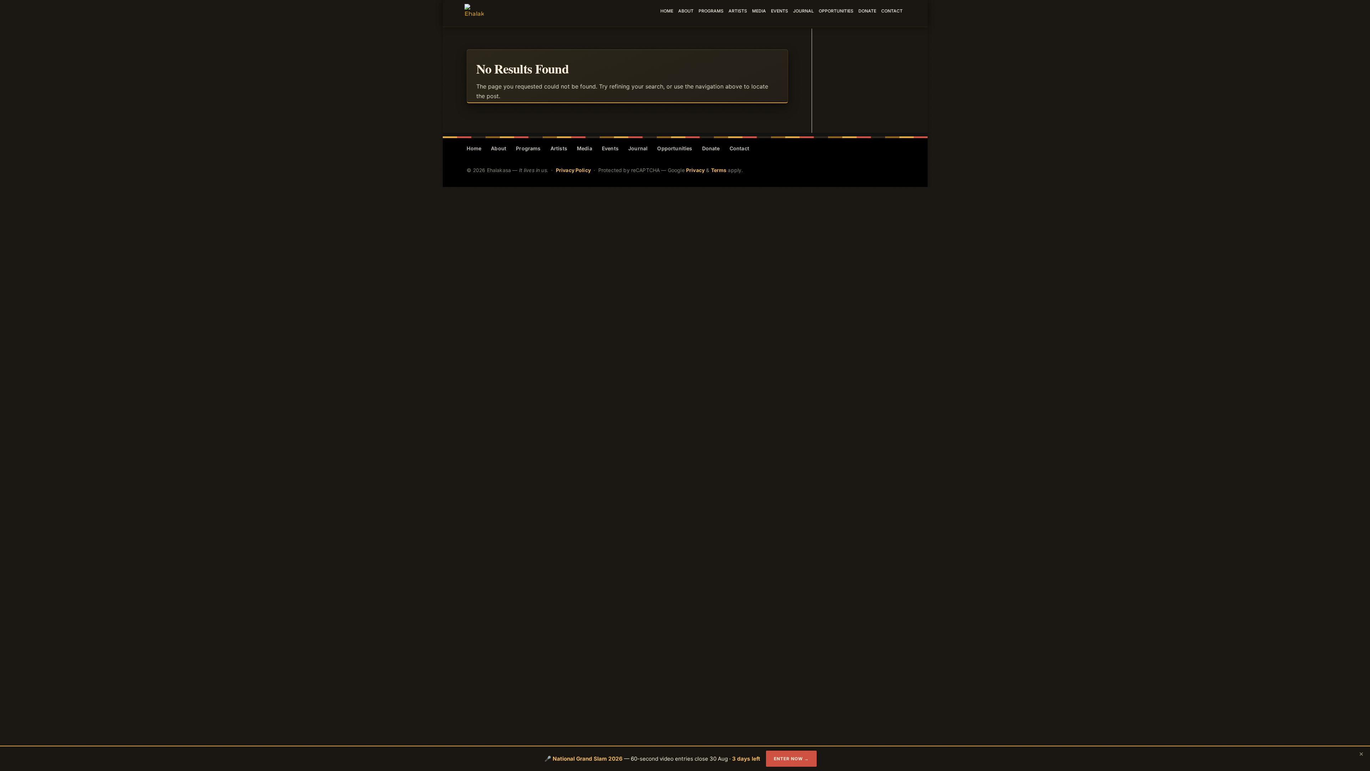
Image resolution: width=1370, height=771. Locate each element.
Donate (867, 11)
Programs (711, 11)
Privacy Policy (573, 170)
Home (666, 11)
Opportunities (836, 11)
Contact (892, 11)
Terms (719, 170)
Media (759, 11)
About (686, 11)
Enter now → (791, 758)
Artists (738, 11)
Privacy (695, 170)
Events (779, 11)
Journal (803, 11)
